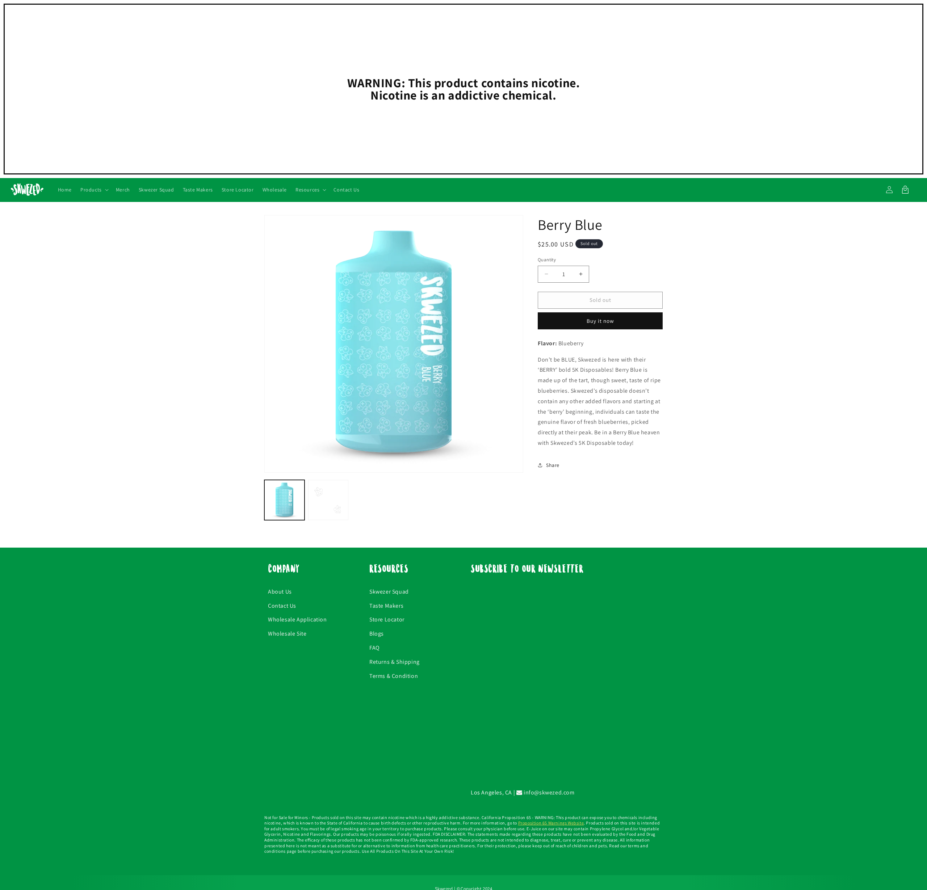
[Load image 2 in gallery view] (328, 500)
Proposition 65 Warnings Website (551, 823)
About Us (280, 591)
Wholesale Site (287, 633)
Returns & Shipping (394, 662)
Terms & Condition (393, 676)
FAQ (374, 647)
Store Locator (386, 619)
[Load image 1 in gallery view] (284, 500)
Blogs (376, 633)
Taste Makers (386, 605)
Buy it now (600, 320)
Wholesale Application (297, 619)
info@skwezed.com (548, 792)
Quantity (547, 260)
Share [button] (552, 465)
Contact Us (282, 605)
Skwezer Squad (389, 591)
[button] (94, 189)
